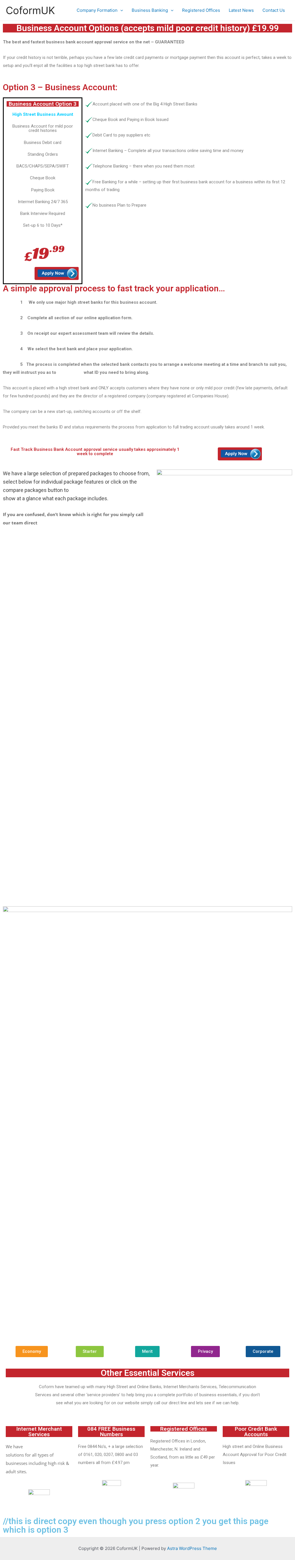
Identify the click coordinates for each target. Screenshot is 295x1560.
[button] (32, 1351)
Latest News (241, 10)
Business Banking (150, 10)
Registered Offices (201, 10)
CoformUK (30, 10)
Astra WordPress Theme (192, 1548)
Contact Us (273, 10)
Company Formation (97, 10)
